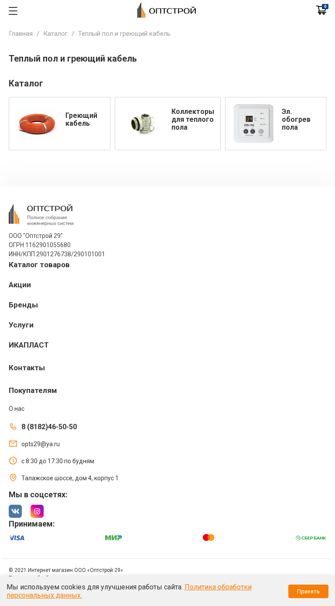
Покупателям (33, 390)
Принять (308, 591)
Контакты (27, 367)
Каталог (55, 34)
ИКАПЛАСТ (29, 345)
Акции (20, 284)
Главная (21, 34)
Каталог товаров (39, 264)
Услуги (21, 324)
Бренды (23, 304)
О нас (16, 408)
